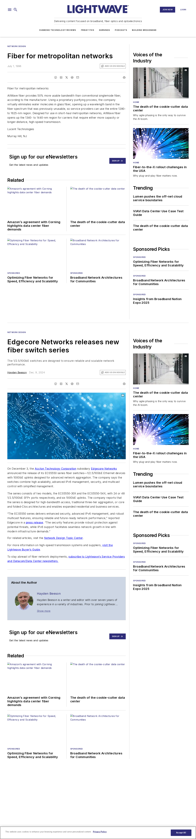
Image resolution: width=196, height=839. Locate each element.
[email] (77, 77)
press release (34, 522)
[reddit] (72, 77)
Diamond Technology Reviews (57, 30)
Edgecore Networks (104, 468)
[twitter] (66, 77)
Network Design (16, 46)
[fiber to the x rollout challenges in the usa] (161, 143)
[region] (98, 832)
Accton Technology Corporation (55, 468)
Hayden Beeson (17, 372)
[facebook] (55, 77)
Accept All (181, 833)
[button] (9, 9)
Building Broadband (144, 30)
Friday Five (87, 30)
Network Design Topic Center (63, 538)
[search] (15, 9)
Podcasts (121, 30)
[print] (124, 77)
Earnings (104, 30)
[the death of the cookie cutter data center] (161, 82)
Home (136, 102)
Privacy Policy (100, 832)
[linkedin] (61, 77)
